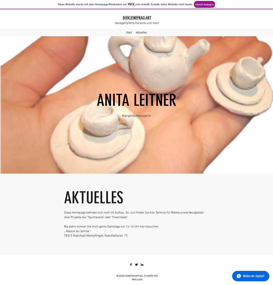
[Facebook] (131, 264)
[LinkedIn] (142, 264)
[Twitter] (136, 264)
